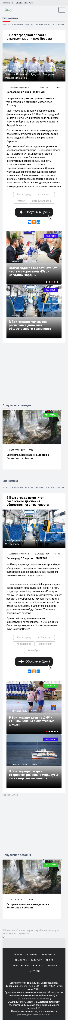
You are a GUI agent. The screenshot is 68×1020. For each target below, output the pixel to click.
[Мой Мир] (38, 222)
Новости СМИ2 (10, 795)
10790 (34, 261)
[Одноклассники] (34, 222)
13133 (34, 315)
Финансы (18, 25)
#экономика (23, 643)
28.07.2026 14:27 (17, 450)
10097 (34, 764)
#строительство (41, 200)
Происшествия (20, 966)
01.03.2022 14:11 (19, 764)
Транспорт (29, 25)
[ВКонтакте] (29, 222)
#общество (44, 637)
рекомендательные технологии (33, 1014)
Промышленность (43, 25)
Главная (17, 955)
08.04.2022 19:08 (19, 707)
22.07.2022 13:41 (41, 87)
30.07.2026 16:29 (17, 899)
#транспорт (44, 194)
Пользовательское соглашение (33, 998)
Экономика (50, 685)
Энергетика (8, 25)
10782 (34, 707)
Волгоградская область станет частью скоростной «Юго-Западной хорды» (33, 271)
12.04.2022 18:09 (19, 315)
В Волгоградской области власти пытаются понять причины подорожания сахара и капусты (33, 719)
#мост (21, 200)
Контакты (34, 971)
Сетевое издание (28, 986)
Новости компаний (45, 966)
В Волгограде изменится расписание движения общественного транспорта (30, 325)
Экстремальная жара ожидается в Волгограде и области (27, 456)
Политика (51, 236)
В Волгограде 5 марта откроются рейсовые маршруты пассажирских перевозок (33, 774)
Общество (50, 415)
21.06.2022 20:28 (19, 261)
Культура (36, 960)
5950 (31, 450)
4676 (31, 899)
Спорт (49, 960)
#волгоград (24, 194)
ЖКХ (55, 25)
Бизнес (61, 25)
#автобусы (34, 650)
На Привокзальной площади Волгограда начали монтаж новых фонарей (31, 906)
